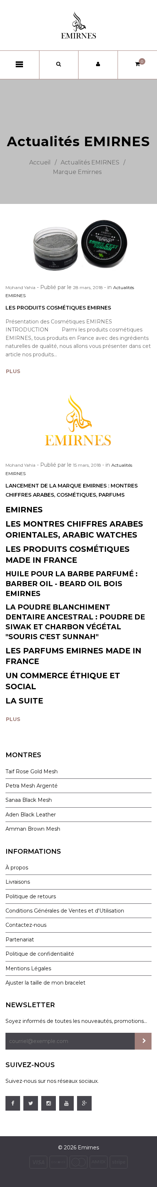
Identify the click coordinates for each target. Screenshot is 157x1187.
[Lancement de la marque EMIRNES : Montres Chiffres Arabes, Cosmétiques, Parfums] (78, 420)
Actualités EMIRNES (90, 162)
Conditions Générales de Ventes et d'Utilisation (64, 910)
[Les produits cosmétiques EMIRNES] (78, 245)
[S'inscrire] (143, 1041)
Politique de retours (30, 896)
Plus (13, 371)
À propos (16, 867)
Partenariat (19, 939)
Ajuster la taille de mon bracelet (45, 982)
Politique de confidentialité (39, 954)
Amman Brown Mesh (32, 829)
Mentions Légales (28, 968)
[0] (137, 64)
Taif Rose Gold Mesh (31, 771)
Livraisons (17, 882)
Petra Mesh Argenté (31, 785)
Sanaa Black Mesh (28, 800)
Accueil (40, 162)
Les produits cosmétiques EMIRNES (58, 307)
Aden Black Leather (30, 814)
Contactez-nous (25, 925)
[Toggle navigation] (19, 64)
